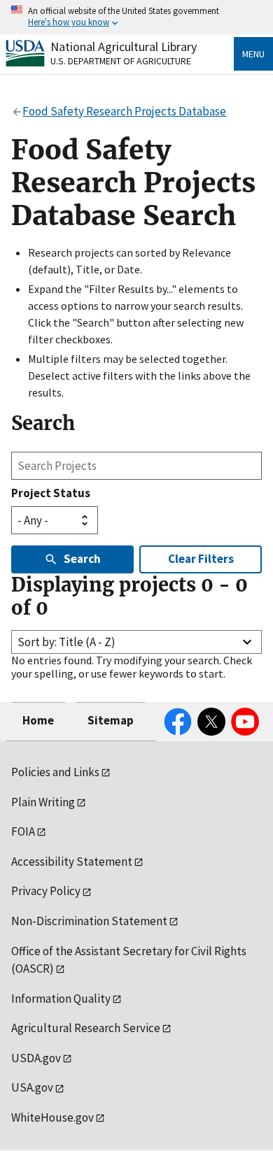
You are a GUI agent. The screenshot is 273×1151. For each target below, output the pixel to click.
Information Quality (61, 998)
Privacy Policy (45, 891)
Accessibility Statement (71, 861)
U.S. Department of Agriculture (120, 61)
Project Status (50, 493)
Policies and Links (55, 772)
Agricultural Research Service (85, 1028)
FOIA (23, 831)
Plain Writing (43, 802)
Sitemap (111, 720)
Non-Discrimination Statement (89, 921)
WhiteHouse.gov (52, 1117)
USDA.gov (36, 1058)
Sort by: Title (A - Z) (66, 642)
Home (38, 720)
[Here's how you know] (136, 17)
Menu (253, 54)
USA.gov (32, 1087)
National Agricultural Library (123, 46)
